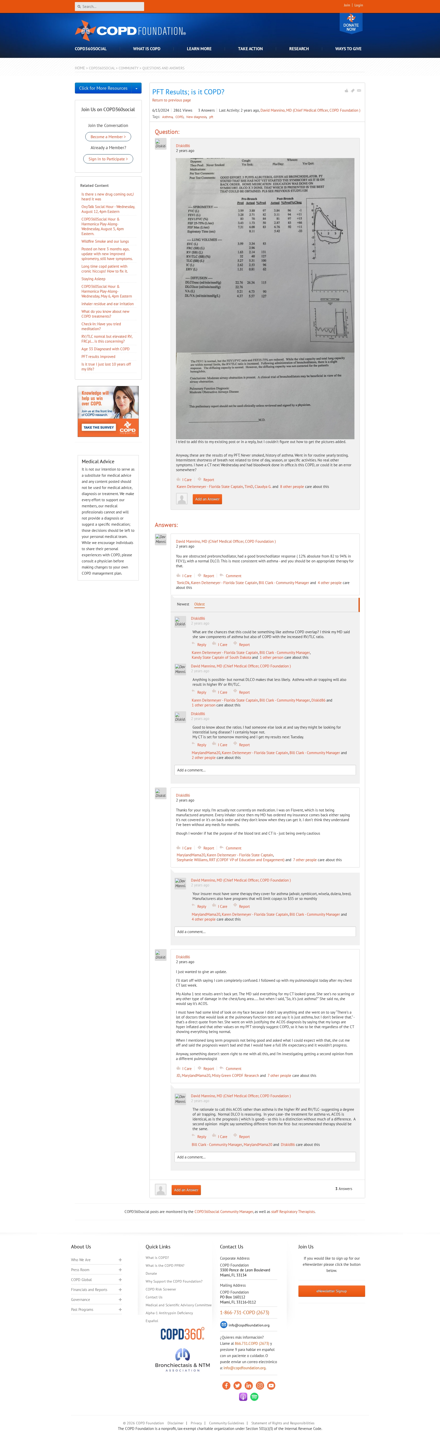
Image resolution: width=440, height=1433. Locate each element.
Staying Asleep (93, 278)
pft (211, 116)
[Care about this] (346, 90)
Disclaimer (176, 1423)
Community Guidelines (226, 1423)
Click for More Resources (103, 88)
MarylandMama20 (206, 752)
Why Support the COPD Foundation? (174, 1281)
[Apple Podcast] (243, 1397)
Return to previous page (171, 100)
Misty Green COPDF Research (235, 1075)
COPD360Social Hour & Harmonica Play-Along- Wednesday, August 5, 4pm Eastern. (102, 226)
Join (347, 5)
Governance (80, 1299)
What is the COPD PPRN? (165, 1265)
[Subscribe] (359, 90)
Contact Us (154, 1297)
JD (178, 1075)
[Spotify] (254, 1397)
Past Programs (82, 1309)
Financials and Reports (89, 1289)
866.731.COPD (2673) (252, 1343)
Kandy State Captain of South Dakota (221, 657)
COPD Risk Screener (161, 1289)
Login (358, 5)
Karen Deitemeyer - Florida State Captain (210, 486)
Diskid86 (183, 145)
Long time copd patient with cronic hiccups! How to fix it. (104, 269)
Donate (351, 23)
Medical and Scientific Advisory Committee (179, 1305)
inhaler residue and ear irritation (107, 303)
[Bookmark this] (353, 90)
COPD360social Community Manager (224, 1211)
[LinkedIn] (249, 1386)
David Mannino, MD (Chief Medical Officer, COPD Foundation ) (310, 110)
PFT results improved (98, 356)
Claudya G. (263, 486)
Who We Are (81, 1259)
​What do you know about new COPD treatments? (105, 314)
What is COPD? (157, 1257)
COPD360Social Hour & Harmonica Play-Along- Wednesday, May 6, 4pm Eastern (106, 291)
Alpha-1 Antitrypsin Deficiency (169, 1313)
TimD (248, 486)
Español (152, 1321)
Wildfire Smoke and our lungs (105, 241)
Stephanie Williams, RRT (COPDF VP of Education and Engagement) (230, 859)
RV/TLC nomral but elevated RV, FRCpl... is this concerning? (106, 339)
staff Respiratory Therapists (293, 1211)
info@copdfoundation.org (245, 1367)
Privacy (196, 1423)
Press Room (80, 1269)
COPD (179, 116)
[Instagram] (260, 1386)
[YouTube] (271, 1386)
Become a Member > (108, 136)
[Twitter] (237, 1386)
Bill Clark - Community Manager (284, 582)
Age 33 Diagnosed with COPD (105, 348)
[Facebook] (226, 1386)
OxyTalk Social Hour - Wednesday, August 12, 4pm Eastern (108, 209)
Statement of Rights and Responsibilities (282, 1423)
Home (80, 68)
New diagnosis (196, 116)
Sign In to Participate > (108, 158)
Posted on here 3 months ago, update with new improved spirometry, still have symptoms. (107, 254)
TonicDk (183, 582)
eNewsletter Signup (332, 1291)
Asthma (167, 116)
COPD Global (81, 1279)
